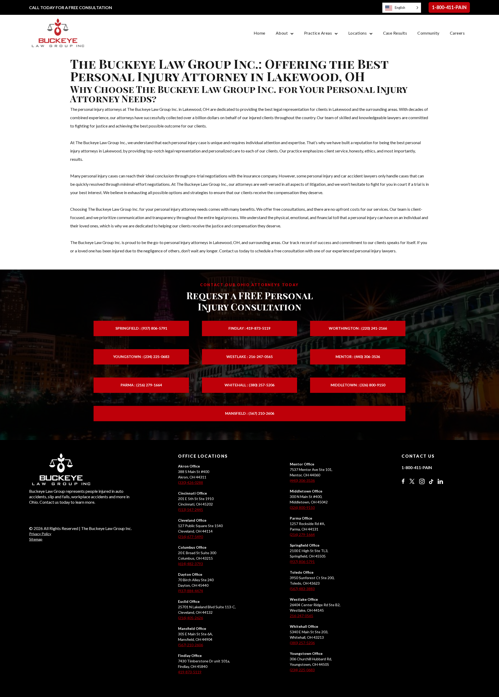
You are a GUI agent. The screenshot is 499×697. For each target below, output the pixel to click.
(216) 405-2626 (190, 618)
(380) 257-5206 (302, 643)
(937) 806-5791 (302, 561)
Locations (357, 32)
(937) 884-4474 (190, 591)
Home (259, 32)
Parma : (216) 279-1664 (141, 385)
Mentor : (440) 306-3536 (358, 356)
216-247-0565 (301, 615)
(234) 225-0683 (302, 670)
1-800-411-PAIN (449, 7)
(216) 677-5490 (190, 536)
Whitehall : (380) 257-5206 (249, 385)
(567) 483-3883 (302, 588)
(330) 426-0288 (190, 482)
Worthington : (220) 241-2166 (358, 328)
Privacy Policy (40, 534)
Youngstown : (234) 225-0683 (141, 356)
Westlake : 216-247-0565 (249, 356)
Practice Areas (318, 32)
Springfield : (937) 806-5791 (141, 328)
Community (428, 32)
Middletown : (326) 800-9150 (358, 385)
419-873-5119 (189, 672)
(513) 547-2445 (190, 509)
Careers (457, 32)
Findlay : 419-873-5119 (249, 328)
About (282, 32)
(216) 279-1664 (302, 534)
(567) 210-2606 (190, 645)
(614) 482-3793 (190, 563)
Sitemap (35, 539)
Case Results (395, 32)
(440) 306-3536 (302, 480)
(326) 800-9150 (302, 507)
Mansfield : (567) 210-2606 (249, 413)
